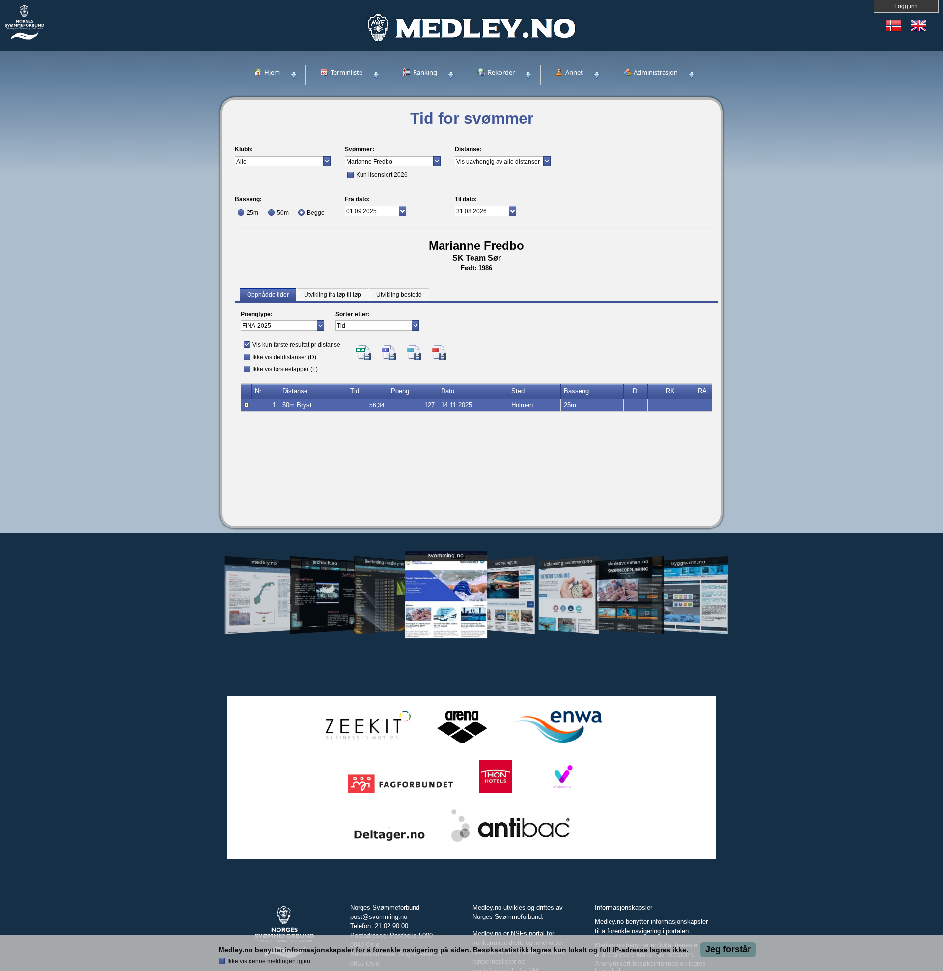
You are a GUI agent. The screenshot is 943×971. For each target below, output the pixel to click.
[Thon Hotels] (495, 793)
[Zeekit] (366, 743)
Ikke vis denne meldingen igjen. (269, 961)
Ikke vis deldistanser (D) (284, 357)
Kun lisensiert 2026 (382, 174)
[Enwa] (558, 743)
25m (252, 212)
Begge (316, 212)
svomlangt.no (507, 562)
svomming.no (446, 556)
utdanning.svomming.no (568, 562)
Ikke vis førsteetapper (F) (285, 369)
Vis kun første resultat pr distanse (296, 344)
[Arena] (462, 743)
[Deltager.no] (389, 842)
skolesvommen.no (628, 562)
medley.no (264, 562)
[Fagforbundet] (400, 793)
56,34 (377, 405)
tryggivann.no (688, 562)
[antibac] (510, 842)
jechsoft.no (324, 562)
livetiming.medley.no (384, 562)
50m (283, 212)
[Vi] (562, 793)
